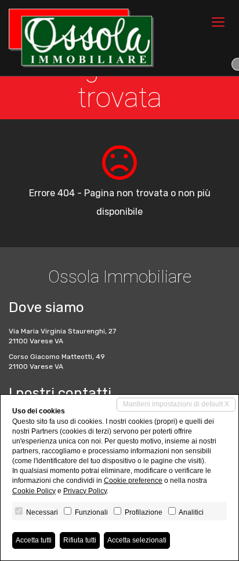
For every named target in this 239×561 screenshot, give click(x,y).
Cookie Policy (34, 491)
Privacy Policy (85, 491)
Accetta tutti (34, 540)
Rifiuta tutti (79, 540)
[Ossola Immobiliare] (81, 38)
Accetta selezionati (136, 540)
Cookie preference (133, 480)
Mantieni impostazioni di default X (176, 404)
